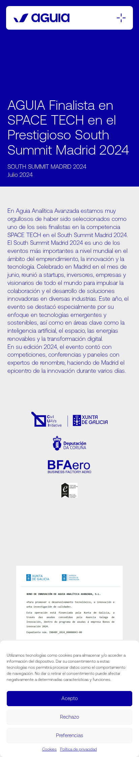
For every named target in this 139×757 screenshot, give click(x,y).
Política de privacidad (78, 749)
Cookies (49, 749)
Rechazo (69, 717)
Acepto (69, 698)
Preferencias (69, 735)
